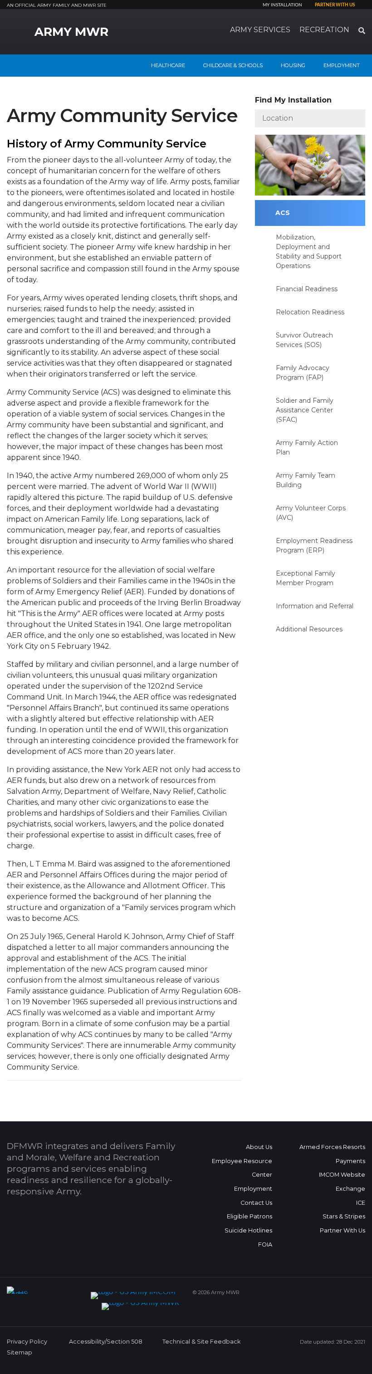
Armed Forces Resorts (332, 1147)
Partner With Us (342, 1230)
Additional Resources (309, 629)
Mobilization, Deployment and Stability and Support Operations (309, 251)
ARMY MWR (71, 31)
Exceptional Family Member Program (305, 578)
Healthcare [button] (168, 65)
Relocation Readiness (310, 312)
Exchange (350, 1188)
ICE (360, 1202)
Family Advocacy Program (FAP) (302, 372)
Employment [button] (341, 65)
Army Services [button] (260, 29)
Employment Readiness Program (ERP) (314, 545)
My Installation (282, 5)
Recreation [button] (324, 29)
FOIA (265, 1244)
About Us (259, 1147)
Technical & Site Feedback (201, 1341)
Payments (350, 1161)
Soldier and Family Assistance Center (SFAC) (304, 410)
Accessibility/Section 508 (105, 1341)
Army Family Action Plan (307, 447)
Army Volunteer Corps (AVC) (311, 513)
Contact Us (256, 1202)
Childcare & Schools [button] (233, 65)
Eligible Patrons (249, 1216)
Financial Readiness (307, 289)
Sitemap (19, 1352)
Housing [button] (293, 65)
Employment (253, 1188)
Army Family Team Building (305, 480)
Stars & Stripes (344, 1216)
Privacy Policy (27, 1341)
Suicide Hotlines (248, 1230)
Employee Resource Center (242, 1168)
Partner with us (335, 5)
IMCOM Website (342, 1174)
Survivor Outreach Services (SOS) (304, 340)
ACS (282, 213)
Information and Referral (314, 606)
